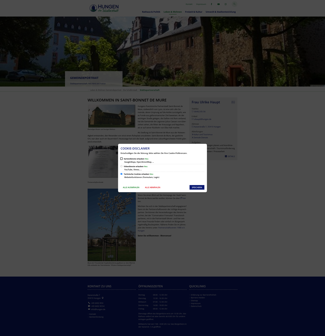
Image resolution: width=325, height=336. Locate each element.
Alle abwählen (152, 187)
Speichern (197, 187)
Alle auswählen (131, 187)
